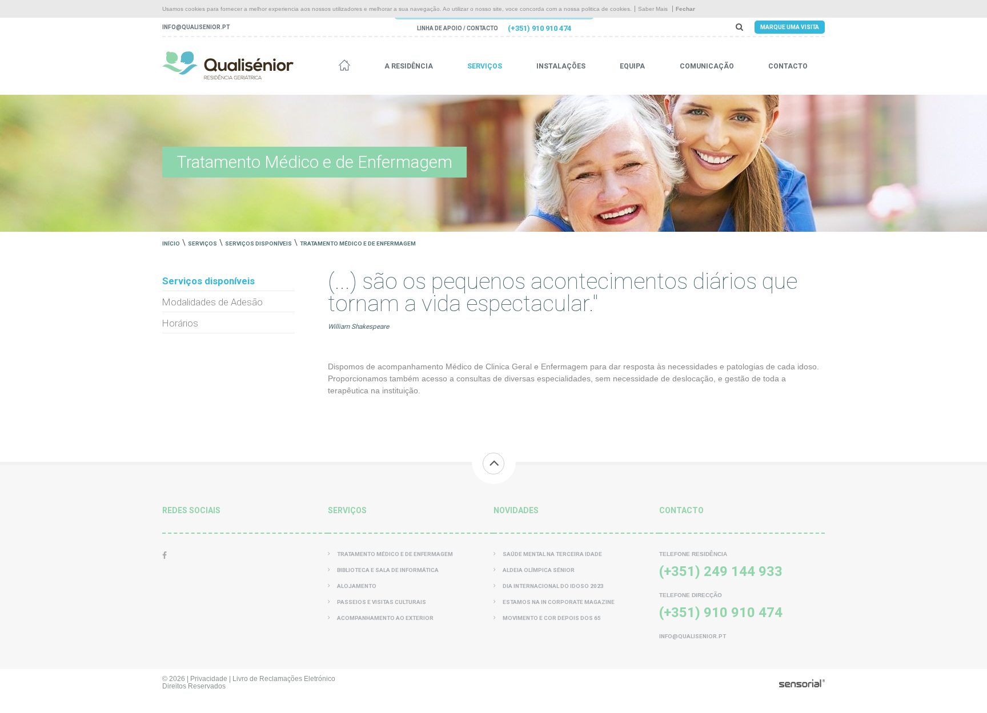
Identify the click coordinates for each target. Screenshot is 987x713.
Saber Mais (653, 9)
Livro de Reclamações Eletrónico (283, 678)
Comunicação (707, 66)
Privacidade (208, 678)
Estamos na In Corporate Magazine (559, 602)
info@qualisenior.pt (196, 27)
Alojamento (356, 586)
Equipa (632, 66)
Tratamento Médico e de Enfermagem (358, 243)
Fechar (685, 9)
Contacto (788, 66)
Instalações (560, 66)
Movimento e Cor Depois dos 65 (552, 618)
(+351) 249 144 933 (721, 571)
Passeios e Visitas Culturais (381, 602)
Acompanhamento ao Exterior (385, 618)
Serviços (484, 66)
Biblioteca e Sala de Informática (388, 570)
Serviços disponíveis (258, 243)
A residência (408, 66)
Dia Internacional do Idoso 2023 (553, 586)
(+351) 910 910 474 (539, 28)
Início (171, 243)
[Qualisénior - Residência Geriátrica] (228, 65)
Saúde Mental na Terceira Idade (552, 554)
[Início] (344, 66)
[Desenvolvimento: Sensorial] (802, 684)
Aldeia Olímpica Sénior (539, 570)
